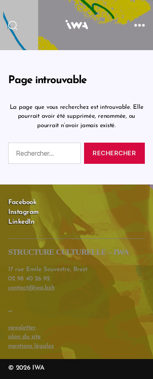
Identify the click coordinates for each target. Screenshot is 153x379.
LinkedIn (21, 222)
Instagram (23, 212)
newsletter (22, 328)
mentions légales (31, 346)
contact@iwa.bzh (31, 288)
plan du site (24, 337)
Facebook (22, 202)
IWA (38, 368)
